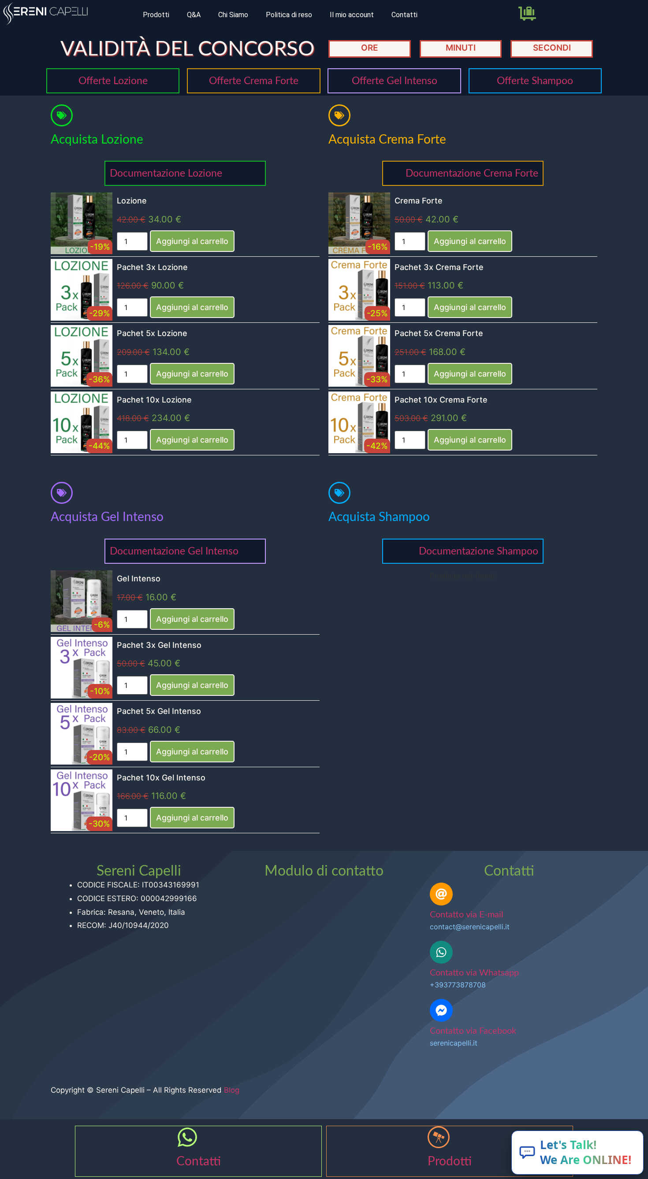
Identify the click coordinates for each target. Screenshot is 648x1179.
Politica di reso (289, 15)
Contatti (404, 15)
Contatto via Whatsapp (474, 972)
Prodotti (156, 15)
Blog (231, 1090)
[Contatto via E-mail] (441, 894)
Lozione (132, 200)
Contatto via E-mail (466, 914)
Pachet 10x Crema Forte (441, 399)
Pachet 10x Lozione (154, 399)
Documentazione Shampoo (478, 551)
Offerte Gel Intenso (394, 81)
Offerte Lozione (113, 81)
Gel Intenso (138, 578)
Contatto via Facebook (473, 1031)
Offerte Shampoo (535, 81)
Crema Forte (419, 200)
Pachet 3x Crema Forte (439, 267)
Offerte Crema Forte (253, 81)
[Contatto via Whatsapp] (441, 952)
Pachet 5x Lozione (152, 333)
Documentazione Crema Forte (472, 173)
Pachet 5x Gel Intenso (159, 711)
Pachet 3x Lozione (152, 267)
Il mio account (352, 15)
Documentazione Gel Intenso (174, 551)
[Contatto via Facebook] (441, 1010)
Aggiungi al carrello (192, 241)
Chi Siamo (233, 15)
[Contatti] (187, 1137)
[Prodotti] (439, 1137)
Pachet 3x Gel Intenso (159, 645)
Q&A (194, 15)
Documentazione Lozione (166, 173)
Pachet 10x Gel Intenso (161, 777)
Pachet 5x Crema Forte (439, 333)
